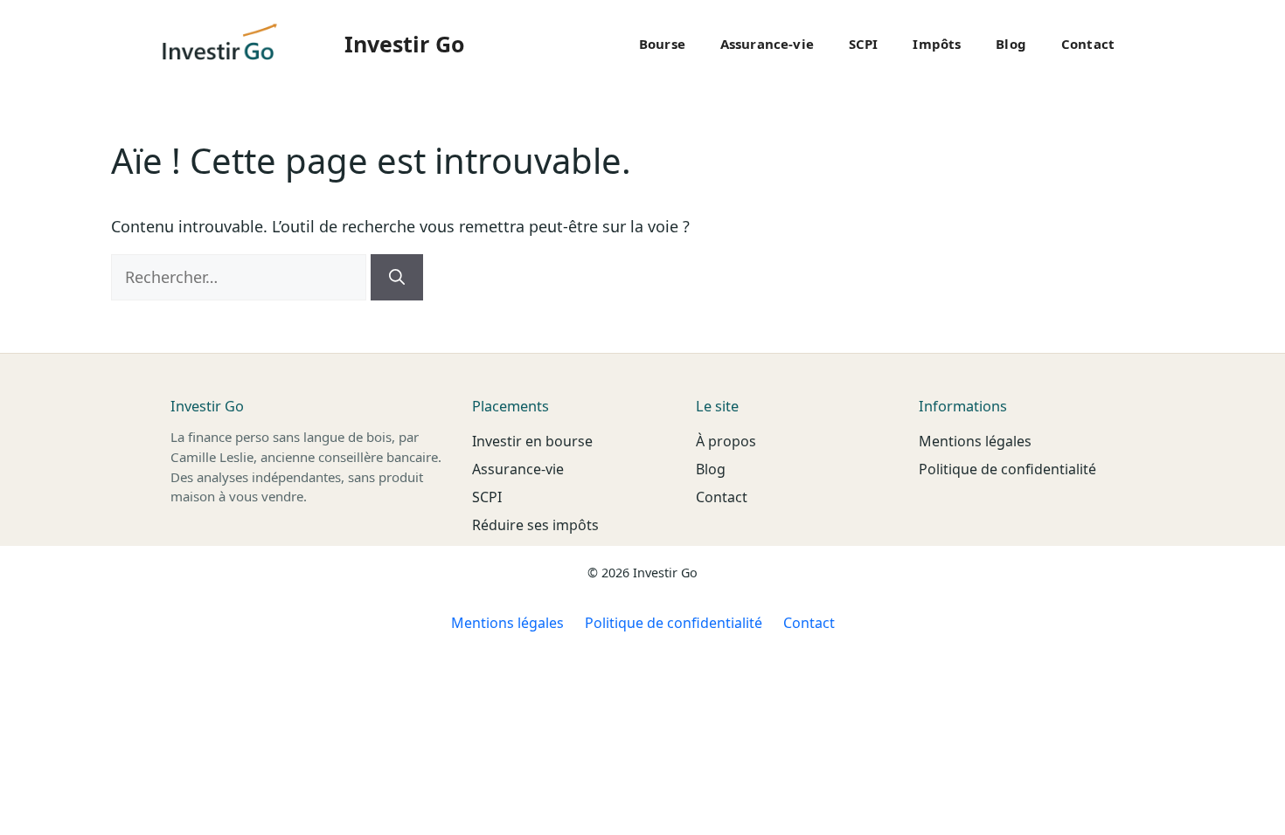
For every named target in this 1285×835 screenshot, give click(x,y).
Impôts (937, 43)
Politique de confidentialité (1007, 469)
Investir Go (404, 44)
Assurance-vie (767, 43)
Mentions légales (975, 441)
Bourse (662, 43)
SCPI (864, 43)
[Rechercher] (397, 277)
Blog (1011, 43)
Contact (1088, 43)
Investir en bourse (532, 441)
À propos (726, 441)
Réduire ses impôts (535, 525)
